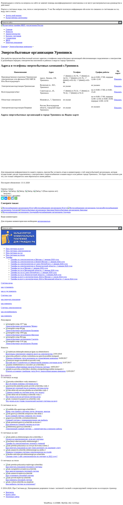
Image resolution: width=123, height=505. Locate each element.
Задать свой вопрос (14, 15)
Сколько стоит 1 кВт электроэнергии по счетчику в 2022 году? (31, 456)
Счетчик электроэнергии (11, 308)
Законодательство (13, 34)
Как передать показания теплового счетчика (24, 467)
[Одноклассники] (9, 198)
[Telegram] (12, 198)
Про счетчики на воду (15, 249)
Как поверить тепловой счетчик (19, 480)
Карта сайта (10, 494)
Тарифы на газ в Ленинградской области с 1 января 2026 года (36, 275)
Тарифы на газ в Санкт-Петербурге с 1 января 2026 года (34, 272)
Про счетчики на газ (14, 253)
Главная (9, 29)
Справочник (11, 38)
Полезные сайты (12, 497)
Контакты (10, 492)
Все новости (6, 375)
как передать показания (10, 299)
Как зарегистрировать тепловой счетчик (22, 471)
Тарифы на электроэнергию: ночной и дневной (25, 443)
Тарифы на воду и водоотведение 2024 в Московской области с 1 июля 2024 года (44, 279)
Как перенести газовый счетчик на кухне (23, 424)
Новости (9, 32)
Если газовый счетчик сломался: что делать (23, 416)
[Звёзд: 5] (38, 191)
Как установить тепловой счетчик (20, 475)
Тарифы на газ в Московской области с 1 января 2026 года (34, 270)
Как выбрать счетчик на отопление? (20, 484)
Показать (118, 79)
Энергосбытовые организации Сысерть (22, 339)
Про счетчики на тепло (15, 255)
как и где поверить (8, 291)
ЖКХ (8, 40)
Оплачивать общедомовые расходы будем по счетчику (28, 367)
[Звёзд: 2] (13, 191)
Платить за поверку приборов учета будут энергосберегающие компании (36, 371)
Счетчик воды (7, 283)
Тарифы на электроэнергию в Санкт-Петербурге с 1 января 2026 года (39, 264)
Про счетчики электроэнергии (18, 251)
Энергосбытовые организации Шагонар (22, 335)
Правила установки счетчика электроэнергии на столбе (29, 452)
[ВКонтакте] (5, 198)
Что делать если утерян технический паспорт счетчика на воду (31, 401)
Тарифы (9, 257)
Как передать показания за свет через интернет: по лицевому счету (33, 448)
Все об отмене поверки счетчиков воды (22, 384)
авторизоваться (44, 221)
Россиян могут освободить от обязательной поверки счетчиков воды (34, 363)
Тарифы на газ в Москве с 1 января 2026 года (29, 268)
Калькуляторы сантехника (16, 18)
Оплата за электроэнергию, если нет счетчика (24, 439)
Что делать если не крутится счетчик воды (23, 397)
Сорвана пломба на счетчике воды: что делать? (25, 392)
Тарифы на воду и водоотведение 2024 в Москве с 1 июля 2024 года (39, 277)
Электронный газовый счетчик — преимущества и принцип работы (34, 429)
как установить (7, 287)
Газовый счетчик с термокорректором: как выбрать (27, 420)
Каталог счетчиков (13, 36)
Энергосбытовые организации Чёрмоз (21, 326)
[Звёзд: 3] (22, 191)
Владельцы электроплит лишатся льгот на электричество (29, 354)
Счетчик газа (6, 295)
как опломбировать (9, 312)
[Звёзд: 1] (5, 191)
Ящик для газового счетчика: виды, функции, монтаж (28, 411)
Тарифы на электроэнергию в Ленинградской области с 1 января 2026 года (41, 266)
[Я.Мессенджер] (2, 198)
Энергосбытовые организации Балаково (22, 330)
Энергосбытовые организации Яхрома (22, 343)
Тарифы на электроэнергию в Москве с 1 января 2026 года (35, 259)
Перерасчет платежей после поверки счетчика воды (27, 388)
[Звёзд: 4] (30, 191)
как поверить (6, 304)
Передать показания (14, 42)
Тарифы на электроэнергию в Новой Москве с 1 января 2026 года (38, 262)
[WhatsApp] (15, 198)
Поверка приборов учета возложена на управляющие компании (32, 358)
